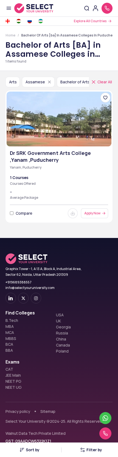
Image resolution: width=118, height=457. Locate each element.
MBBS (10, 338)
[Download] (73, 213)
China (61, 339)
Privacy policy (17, 411)
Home (10, 35)
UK (58, 321)
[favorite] (105, 98)
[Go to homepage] (33, 8)
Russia (62, 333)
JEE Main (13, 375)
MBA (9, 326)
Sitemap (47, 411)
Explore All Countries (90, 21)
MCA (9, 332)
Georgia (63, 327)
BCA (9, 344)
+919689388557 (18, 282)
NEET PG (13, 381)
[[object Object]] (10, 298)
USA (60, 315)
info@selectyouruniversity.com (30, 287)
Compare (24, 213)
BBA (9, 350)
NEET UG (13, 387)
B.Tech (11, 320)
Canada (63, 345)
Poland (62, 351)
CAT (9, 369)
